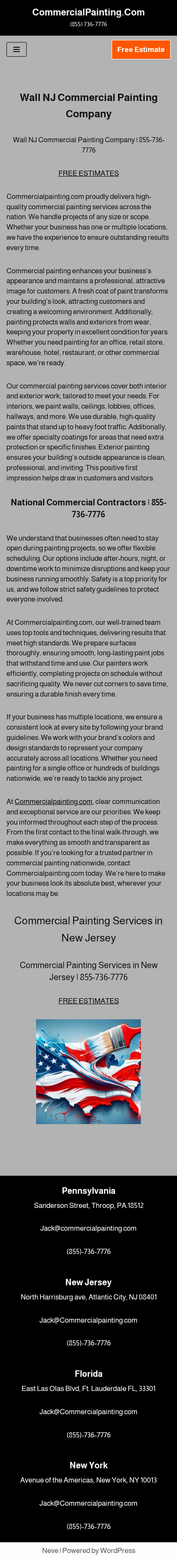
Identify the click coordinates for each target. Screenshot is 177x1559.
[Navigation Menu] (16, 49)
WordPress (117, 1551)
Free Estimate (141, 50)
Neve (50, 1551)
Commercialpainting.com (53, 802)
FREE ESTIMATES (88, 173)
